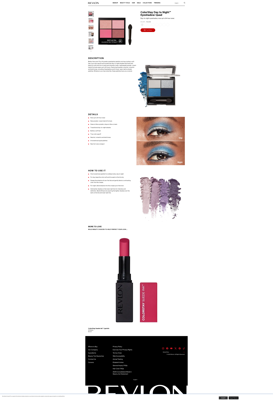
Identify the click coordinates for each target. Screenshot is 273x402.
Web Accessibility (119, 356)
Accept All (223, 397)
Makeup (115, 3)
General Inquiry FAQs (120, 365)
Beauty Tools (125, 3)
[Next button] (91, 51)
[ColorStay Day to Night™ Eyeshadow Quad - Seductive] (164, 24)
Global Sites (166, 352)
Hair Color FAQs (118, 369)
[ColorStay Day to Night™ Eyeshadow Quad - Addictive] (145, 24)
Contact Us (92, 359)
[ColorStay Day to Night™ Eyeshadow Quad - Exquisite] (153, 24)
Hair (133, 3)
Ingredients (92, 353)
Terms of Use (117, 353)
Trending (157, 3)
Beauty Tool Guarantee (96, 356)
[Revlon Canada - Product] (93, 3)
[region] (136, 398)
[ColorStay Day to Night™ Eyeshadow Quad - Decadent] (149, 24)
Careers (91, 362)
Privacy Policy (117, 346)
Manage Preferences (233, 397)
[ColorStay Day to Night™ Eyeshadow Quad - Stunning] (167, 24)
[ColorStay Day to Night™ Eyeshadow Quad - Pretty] (142, 24)
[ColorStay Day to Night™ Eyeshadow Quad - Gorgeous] (156, 24)
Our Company (93, 350)
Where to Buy (93, 346)
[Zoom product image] (115, 31)
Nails (139, 3)
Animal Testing (118, 359)
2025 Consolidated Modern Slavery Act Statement (122, 373)
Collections (147, 3)
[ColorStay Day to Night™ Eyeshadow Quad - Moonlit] (160, 24)
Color (145, 21)
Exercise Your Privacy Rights (122, 350)
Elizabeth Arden (118, 362)
